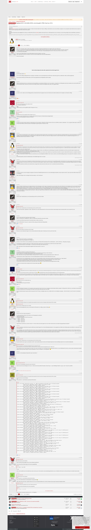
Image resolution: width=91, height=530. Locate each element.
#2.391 (81, 286)
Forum (9, 16)
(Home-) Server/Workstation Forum (23, 505)
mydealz (37, 32)
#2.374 (81, 91)
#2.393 (81, 311)
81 (20, 45)
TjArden (12, 508)
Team (10, 521)
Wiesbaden (14, 129)
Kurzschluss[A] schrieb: (20, 362)
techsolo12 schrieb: (20, 102)
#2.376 (81, 110)
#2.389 (81, 267)
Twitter (36, 521)
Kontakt (10, 520)
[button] (33, 1)
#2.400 (81, 473)
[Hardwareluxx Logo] (13, 1)
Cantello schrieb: (19, 145)
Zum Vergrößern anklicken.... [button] (45, 36)
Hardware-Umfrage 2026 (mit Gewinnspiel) (26, 19)
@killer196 (18, 327)
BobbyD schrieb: (19, 483)
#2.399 (81, 457)
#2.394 (81, 325)
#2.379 (81, 143)
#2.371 (81, 47)
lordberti (79, 499)
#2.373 (81, 81)
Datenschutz (11, 517)
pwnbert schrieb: (19, 206)
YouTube (36, 519)
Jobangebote (11, 522)
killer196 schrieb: (19, 300)
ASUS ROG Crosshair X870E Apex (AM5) (24, 498)
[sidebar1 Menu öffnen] (81, 1)
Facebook (36, 517)
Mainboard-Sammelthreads (22, 499)
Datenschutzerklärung (76, 525)
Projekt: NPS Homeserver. (16, 504)
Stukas (12, 502)
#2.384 (81, 204)
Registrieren (23, 16)
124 (24, 45)
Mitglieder (18, 16)
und (20, 223)
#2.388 (81, 250)
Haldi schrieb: (19, 112)
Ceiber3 (79, 508)
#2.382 (81, 184)
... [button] (14, 45)
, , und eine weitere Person (24, 370)
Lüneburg (14, 141)
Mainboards (18, 502)
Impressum (11, 516)
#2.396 (81, 351)
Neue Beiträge (14, 16)
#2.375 (81, 100)
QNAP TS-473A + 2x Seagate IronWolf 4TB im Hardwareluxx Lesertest (29, 507)
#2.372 (81, 72)
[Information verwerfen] (81, 19)
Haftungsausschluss (12, 518)
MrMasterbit (13, 505)
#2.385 (81, 215)
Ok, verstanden (82, 527)
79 (17, 45)
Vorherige (11, 45)
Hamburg (23, 39)
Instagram (37, 523)
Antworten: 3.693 (15, 26)
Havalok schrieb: (19, 459)
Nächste (27, 45)
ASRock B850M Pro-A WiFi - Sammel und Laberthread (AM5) (28, 501)
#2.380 (81, 159)
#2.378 (81, 133)
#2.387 (81, 237)
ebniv (10, 24)
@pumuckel (14, 28)
